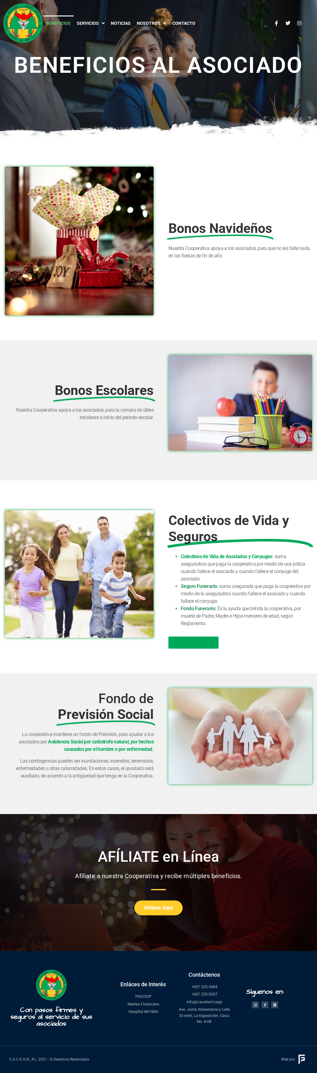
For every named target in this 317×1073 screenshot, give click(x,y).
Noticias (121, 23)
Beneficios (58, 23)
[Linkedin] (274, 1004)
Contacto (183, 23)
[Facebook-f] (265, 1004)
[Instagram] (255, 1004)
